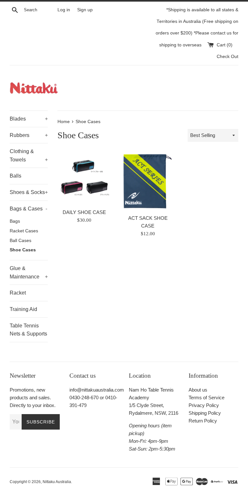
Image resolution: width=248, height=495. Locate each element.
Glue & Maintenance (29, 272)
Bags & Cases (28, 208)
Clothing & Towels (29, 155)
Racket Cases (24, 230)
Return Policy (203, 420)
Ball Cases (20, 240)
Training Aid (23, 309)
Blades (29, 118)
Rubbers (29, 135)
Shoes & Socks (29, 192)
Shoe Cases (23, 250)
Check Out (227, 56)
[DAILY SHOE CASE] (84, 178)
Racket (18, 293)
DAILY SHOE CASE (84, 212)
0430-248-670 (83, 397)
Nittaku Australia (57, 482)
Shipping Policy (205, 413)
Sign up (85, 9)
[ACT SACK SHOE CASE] (148, 181)
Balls (15, 176)
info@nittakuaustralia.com (96, 390)
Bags (15, 221)
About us (198, 390)
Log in (63, 9)
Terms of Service (206, 397)
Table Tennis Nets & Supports (28, 330)
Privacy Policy (204, 405)
